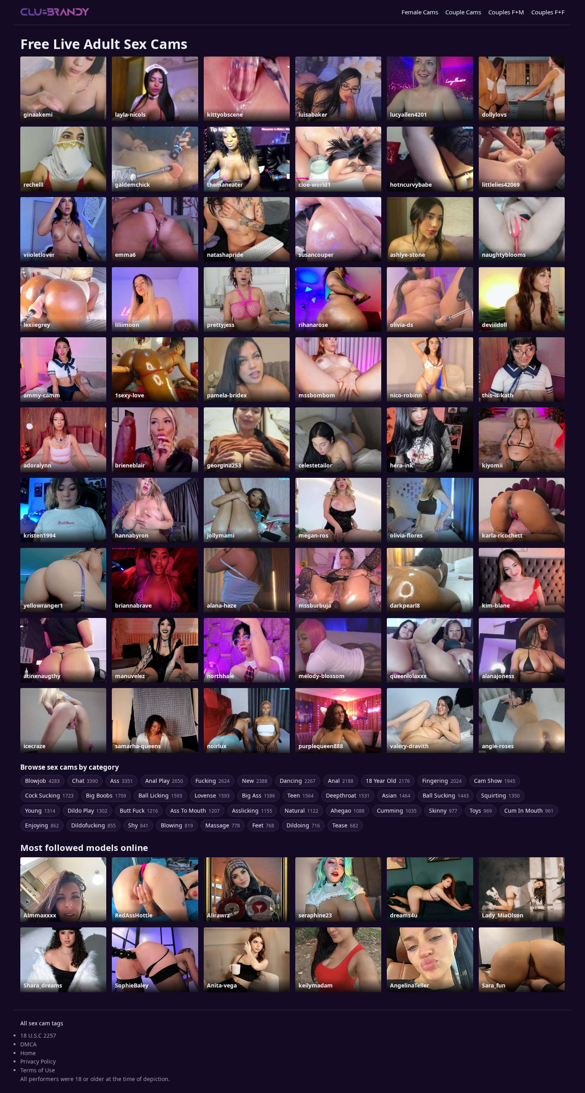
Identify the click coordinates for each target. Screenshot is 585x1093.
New (254, 780)
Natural (301, 810)
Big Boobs (106, 795)
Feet (263, 825)
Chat (85, 780)
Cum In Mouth (529, 810)
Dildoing (303, 825)
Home (28, 1053)
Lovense (212, 795)
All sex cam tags (41, 1023)
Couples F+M (506, 12)
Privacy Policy (38, 1061)
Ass (121, 780)
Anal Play (164, 780)
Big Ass (258, 795)
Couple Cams (463, 12)
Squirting (500, 795)
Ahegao (348, 810)
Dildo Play (87, 810)
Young (40, 810)
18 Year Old (388, 780)
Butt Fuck (139, 810)
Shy (138, 825)
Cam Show (494, 780)
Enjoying (42, 825)
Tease (345, 825)
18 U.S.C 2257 (38, 1035)
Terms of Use (37, 1070)
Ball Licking (160, 795)
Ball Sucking (446, 795)
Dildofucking (93, 825)
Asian (396, 795)
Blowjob (42, 780)
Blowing (177, 825)
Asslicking (252, 810)
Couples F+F (548, 12)
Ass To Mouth (195, 810)
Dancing (298, 780)
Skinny (443, 810)
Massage (222, 825)
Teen (300, 795)
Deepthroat (348, 795)
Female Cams (420, 12)
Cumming (397, 810)
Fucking (212, 780)
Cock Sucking (49, 795)
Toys (481, 810)
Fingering (442, 780)
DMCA (28, 1044)
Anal (340, 780)
